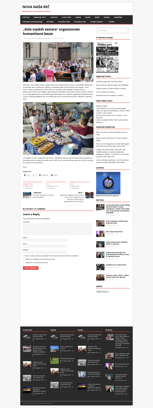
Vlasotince (66, 17)
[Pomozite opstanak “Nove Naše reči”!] (27, 380)
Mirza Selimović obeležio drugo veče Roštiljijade (112, 85)
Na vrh (50, 403)
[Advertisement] (113, 308)
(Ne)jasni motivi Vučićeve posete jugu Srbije (39, 364)
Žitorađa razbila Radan (67, 358)
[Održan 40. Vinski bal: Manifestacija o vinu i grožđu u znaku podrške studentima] (27, 351)
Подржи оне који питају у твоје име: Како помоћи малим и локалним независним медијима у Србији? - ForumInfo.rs (111, 152)
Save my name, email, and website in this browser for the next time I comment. (52, 256)
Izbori (97, 17)
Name (25, 238)
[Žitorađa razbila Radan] (54, 363)
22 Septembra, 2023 (32, 38)
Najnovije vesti (40, 17)
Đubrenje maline (101, 106)
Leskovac (54, 17)
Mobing (107, 17)
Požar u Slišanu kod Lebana (105, 92)
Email (25, 244)
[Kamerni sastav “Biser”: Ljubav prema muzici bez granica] (100, 279)
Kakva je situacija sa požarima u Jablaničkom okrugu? (39, 389)
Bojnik (87, 17)
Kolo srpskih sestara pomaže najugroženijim (32, 183)
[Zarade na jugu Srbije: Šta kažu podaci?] (27, 339)
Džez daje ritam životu (114, 232)
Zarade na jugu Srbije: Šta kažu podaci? (109, 81)
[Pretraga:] (113, 30)
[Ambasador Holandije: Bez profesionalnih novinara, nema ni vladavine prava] (100, 257)
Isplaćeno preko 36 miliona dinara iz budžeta (111, 88)
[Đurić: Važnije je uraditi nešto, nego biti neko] (100, 225)
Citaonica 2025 (80, 22)
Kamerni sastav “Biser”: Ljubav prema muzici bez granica (117, 276)
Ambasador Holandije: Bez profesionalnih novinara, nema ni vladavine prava (117, 254)
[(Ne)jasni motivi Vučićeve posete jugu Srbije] (27, 366)
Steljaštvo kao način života (116, 265)
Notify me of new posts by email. (36, 262)
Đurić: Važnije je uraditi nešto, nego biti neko (117, 222)
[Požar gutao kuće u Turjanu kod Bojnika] (82, 376)
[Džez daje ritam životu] (100, 236)
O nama (111, 22)
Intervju (50, 22)
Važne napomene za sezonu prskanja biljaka (111, 108)
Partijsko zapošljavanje (32, 22)
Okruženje (118, 17)
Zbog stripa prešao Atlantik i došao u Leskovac (117, 243)
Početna (25, 17)
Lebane (78, 17)
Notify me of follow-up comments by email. (40, 259)
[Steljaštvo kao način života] (100, 269)
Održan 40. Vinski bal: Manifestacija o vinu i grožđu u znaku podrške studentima (39, 349)
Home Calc (100, 144)
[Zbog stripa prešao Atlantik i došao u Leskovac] (100, 246)
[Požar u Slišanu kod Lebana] (54, 351)
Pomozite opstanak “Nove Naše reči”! (39, 376)
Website (25, 250)
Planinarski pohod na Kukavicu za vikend (109, 95)
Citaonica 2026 (64, 22)
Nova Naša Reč (45, 38)
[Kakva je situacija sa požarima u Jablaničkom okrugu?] (27, 392)
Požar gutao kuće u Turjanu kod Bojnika (94, 373)
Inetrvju (100, 200)
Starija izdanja (96, 22)
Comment (26, 222)
